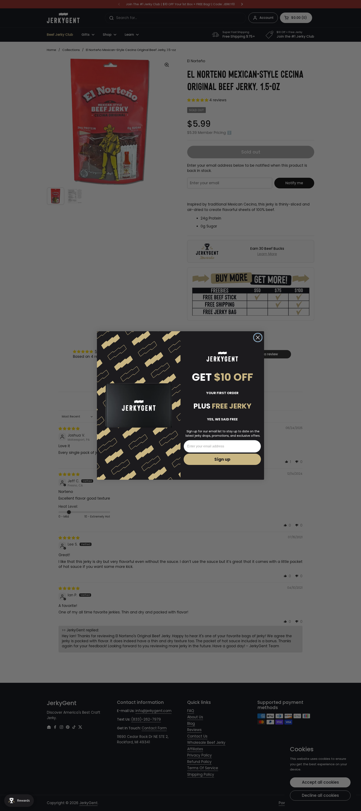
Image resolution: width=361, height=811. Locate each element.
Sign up (222, 459)
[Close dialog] (258, 337)
